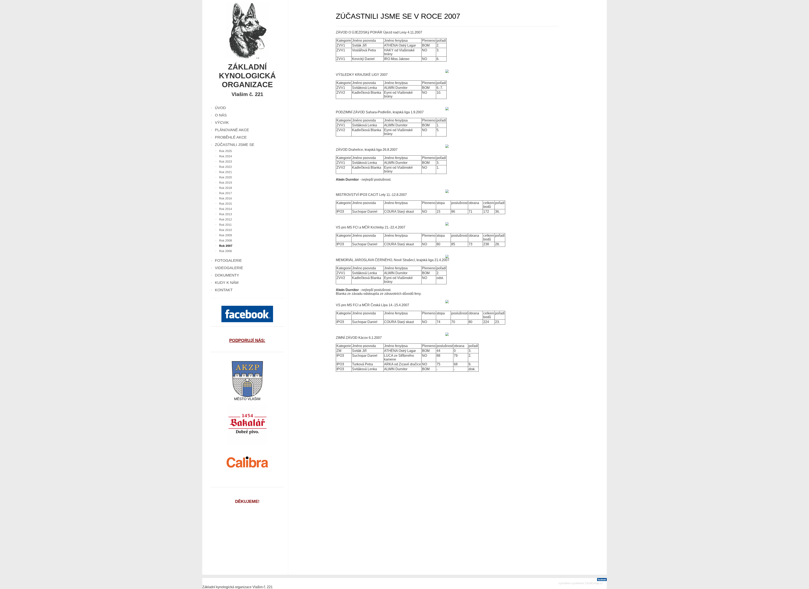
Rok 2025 (225, 151)
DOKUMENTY (227, 275)
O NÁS (221, 115)
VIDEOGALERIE (229, 268)
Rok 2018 (225, 188)
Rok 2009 (225, 235)
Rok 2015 (225, 203)
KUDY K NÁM (226, 282)
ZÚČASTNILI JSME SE (234, 145)
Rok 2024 (225, 156)
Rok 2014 (225, 209)
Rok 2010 (225, 230)
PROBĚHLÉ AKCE (231, 137)
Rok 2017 (225, 193)
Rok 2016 (225, 198)
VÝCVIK (222, 122)
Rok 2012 (225, 219)
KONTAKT (224, 290)
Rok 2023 (225, 161)
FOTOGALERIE (228, 260)
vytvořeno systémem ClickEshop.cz (581, 583)
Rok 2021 (225, 172)
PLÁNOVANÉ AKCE (232, 130)
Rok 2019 (225, 182)
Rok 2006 (225, 251)
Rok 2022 (225, 166)
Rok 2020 (225, 177)
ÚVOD (220, 108)
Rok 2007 (225, 245)
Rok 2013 (225, 214)
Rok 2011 (225, 224)
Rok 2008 (225, 240)
